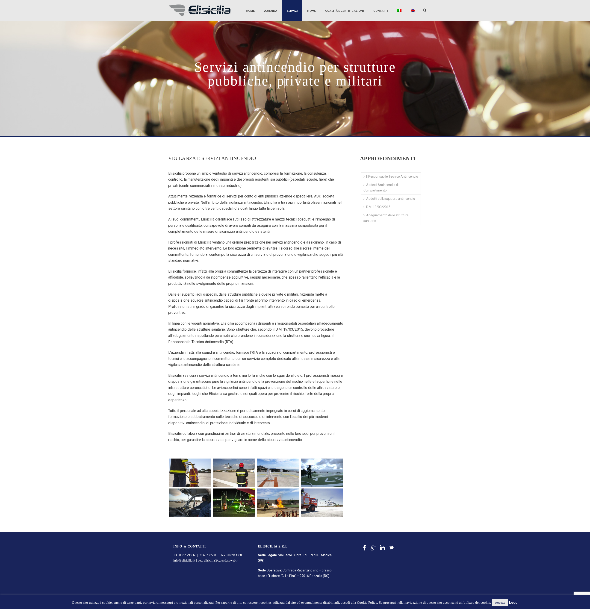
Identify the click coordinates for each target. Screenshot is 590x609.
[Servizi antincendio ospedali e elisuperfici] (234, 473)
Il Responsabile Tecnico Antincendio (392, 176)
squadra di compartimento (286, 352)
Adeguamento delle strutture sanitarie (386, 217)
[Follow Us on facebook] (364, 548)
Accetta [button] (500, 602)
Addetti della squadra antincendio (390, 198)
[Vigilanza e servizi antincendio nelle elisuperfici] (234, 502)
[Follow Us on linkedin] (382, 548)
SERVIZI (292, 10)
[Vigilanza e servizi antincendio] (322, 473)
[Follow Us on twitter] (391, 548)
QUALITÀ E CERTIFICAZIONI (344, 10)
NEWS (311, 10)
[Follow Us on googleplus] (373, 548)
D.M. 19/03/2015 (378, 207)
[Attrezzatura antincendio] (190, 473)
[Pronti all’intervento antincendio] (322, 502)
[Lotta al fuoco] (278, 502)
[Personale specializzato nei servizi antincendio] (190, 502)
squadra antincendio (218, 352)
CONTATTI (380, 10)
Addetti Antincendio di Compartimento (380, 187)
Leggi (513, 602)
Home (250, 10)
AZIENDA (270, 10)
